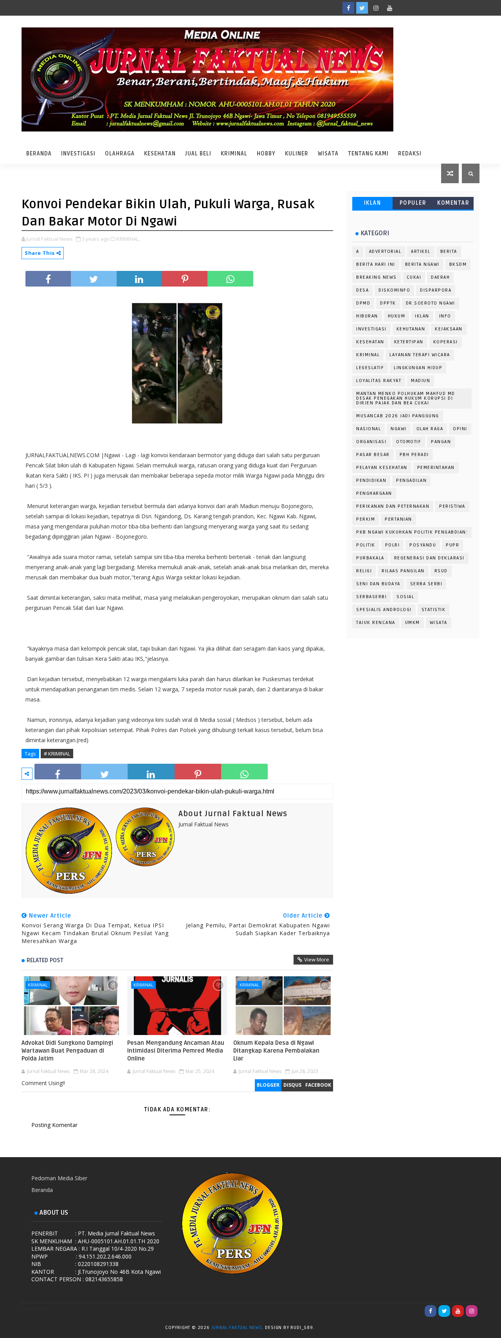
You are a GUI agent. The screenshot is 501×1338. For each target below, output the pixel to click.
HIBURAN (367, 316)
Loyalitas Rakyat (378, 381)
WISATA (438, 623)
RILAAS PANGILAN (403, 571)
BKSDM (458, 264)
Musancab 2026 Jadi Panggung (397, 416)
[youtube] (389, 8)
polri (392, 545)
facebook (318, 1085)
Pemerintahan (436, 468)
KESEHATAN (370, 342)
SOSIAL (405, 597)
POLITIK (365, 545)
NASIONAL (368, 429)
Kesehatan (160, 153)
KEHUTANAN (410, 329)
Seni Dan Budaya (378, 584)
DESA (362, 290)
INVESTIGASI (371, 329)
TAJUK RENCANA (375, 623)
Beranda (39, 153)
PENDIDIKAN (371, 480)
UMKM (412, 623)
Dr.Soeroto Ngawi (430, 303)
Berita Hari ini (375, 264)
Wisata (328, 153)
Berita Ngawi (422, 264)
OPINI (460, 429)
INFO (445, 316)
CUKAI (414, 277)
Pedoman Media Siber (59, 1178)
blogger (268, 1085)
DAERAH (440, 277)
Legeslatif (370, 368)
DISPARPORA (435, 290)
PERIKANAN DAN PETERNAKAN (392, 506)
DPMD (363, 303)
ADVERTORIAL (385, 251)
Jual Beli (198, 153)
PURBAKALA (370, 558)
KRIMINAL (38, 985)
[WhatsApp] (403, 8)
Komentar (453, 203)
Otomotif (408, 442)
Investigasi (78, 153)
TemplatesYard (324, 1329)
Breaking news (376, 277)
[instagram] (376, 8)
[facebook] (348, 8)
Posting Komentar (54, 1125)
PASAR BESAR (373, 455)
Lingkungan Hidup (418, 368)
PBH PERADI (414, 455)
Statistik (434, 610)
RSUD (441, 571)
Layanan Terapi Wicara (419, 355)
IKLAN (372, 203)
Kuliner (296, 153)
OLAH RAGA (429, 429)
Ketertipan (409, 342)
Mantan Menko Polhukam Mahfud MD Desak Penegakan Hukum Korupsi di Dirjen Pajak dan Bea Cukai (405, 398)
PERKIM (365, 519)
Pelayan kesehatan (381, 468)
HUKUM (396, 316)
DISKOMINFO (394, 290)
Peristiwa (452, 506)
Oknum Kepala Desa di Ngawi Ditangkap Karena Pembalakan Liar (276, 1050)
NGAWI (399, 429)
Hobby (266, 153)
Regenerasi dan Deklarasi (429, 558)
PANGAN (441, 442)
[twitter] (362, 8)
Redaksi (410, 153)
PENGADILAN (411, 480)
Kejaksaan (449, 329)
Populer (413, 203)
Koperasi (445, 342)
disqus (292, 1085)
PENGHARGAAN (374, 493)
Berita (448, 251)
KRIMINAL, (128, 238)
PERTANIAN (398, 519)
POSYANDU (422, 545)
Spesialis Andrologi (384, 610)
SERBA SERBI (426, 584)
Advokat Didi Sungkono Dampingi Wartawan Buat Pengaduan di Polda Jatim (67, 1050)
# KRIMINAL (57, 753)
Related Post (45, 960)
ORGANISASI (371, 442)
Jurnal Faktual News (236, 1328)
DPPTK (388, 303)
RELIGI (364, 571)
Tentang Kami (368, 153)
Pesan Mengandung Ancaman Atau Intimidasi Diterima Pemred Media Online (175, 1050)
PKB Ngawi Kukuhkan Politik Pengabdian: (412, 532)
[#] (417, 8)
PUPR (452, 545)
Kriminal (234, 153)
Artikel (421, 251)
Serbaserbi (371, 597)
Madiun (420, 381)
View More (316, 959)
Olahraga (120, 153)
